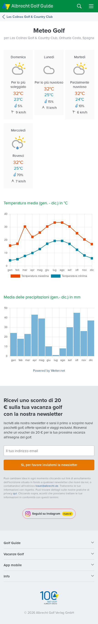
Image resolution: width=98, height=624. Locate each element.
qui (15, 493)
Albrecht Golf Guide (32, 6)
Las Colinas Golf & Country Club (30, 17)
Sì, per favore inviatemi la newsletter (49, 464)
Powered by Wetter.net (49, 370)
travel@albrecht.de (47, 486)
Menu (91, 6)
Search (79, 6)
